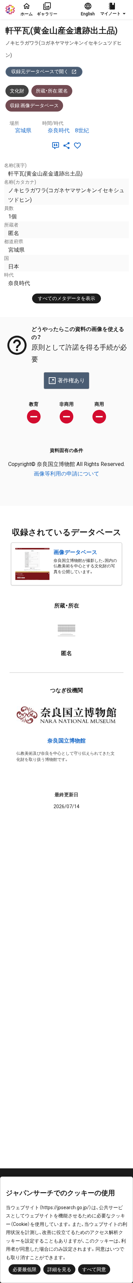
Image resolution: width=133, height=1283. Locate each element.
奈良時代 (59, 130)
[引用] (56, 145)
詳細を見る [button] (59, 1269)
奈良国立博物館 (66, 740)
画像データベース (75, 552)
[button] (114, 9)
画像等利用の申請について (66, 473)
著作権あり (71, 380)
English (88, 14)
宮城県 (23, 130)
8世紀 (82, 130)
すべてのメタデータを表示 (66, 298)
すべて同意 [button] (94, 1269)
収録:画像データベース (34, 105)
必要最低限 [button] (24, 1269)
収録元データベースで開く (40, 71)
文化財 (17, 91)
